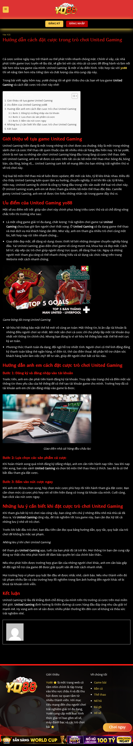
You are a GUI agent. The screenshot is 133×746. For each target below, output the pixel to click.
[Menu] (5, 9)
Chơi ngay (117, 727)
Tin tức (7, 35)
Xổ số (97, 713)
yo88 (124, 68)
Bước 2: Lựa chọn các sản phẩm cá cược (34, 117)
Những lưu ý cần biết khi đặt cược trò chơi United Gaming (41, 125)
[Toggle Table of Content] (73, 96)
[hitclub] (33, 740)
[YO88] (66, 9)
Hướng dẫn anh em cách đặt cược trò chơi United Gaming (42, 109)
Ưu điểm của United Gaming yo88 (27, 105)
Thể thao (100, 695)
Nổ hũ (98, 701)
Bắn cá (98, 688)
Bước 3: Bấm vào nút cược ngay (29, 121)
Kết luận (12, 129)
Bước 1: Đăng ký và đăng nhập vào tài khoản (36, 113)
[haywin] (99, 740)
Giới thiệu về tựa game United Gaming (30, 101)
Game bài (100, 682)
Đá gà (97, 707)
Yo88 (49, 682)
